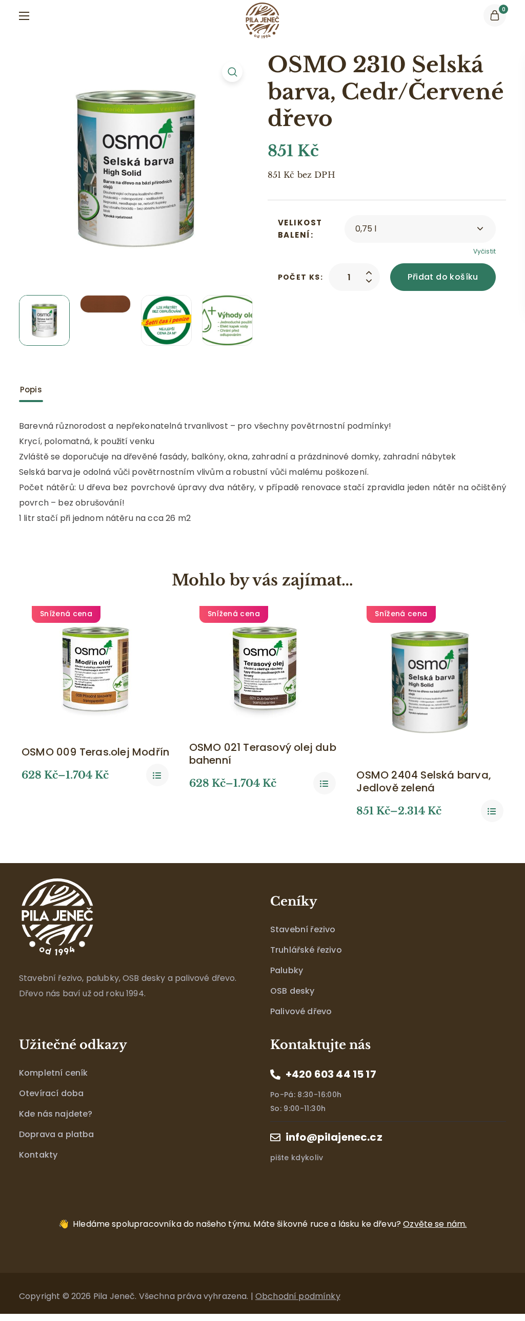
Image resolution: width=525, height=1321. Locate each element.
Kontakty (38, 1155)
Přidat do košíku (443, 277)
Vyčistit (484, 251)
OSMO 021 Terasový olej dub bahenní (262, 754)
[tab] (31, 390)
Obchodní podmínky (297, 1296)
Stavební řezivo (302, 929)
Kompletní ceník (53, 1073)
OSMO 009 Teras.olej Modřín (95, 752)
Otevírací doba (51, 1093)
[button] (494, 15)
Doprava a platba (56, 1134)
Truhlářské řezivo (306, 950)
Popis (31, 389)
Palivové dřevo (301, 1011)
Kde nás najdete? (56, 1114)
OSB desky (292, 991)
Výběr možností (157, 775)
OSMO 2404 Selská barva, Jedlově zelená (423, 781)
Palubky (286, 970)
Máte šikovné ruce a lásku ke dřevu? (270, 1224)
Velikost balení (300, 228)
